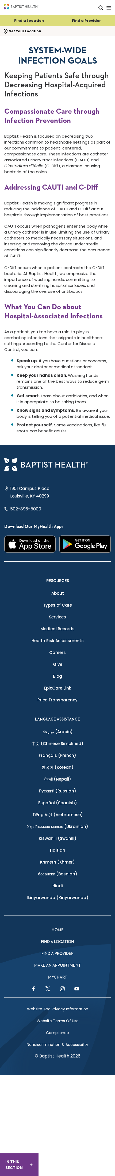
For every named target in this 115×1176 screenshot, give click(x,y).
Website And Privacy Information (57, 1009)
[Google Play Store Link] (85, 544)
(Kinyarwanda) (58, 897)
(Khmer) (57, 862)
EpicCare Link (57, 688)
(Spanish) (57, 803)
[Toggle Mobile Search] (100, 8)
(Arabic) (58, 732)
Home (58, 930)
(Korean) (57, 767)
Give (57, 664)
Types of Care (57, 605)
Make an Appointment (57, 965)
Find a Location (29, 20)
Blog (57, 676)
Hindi (57, 886)
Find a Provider (86, 20)
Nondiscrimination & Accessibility (57, 1044)
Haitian (57, 850)
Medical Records (57, 629)
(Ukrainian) (57, 826)
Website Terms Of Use (58, 1021)
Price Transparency (57, 700)
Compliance (57, 1032)
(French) (57, 755)
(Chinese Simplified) (57, 743)
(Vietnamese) (57, 814)
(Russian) (57, 791)
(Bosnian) (57, 874)
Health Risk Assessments (58, 640)
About (57, 593)
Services (57, 617)
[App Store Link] (30, 544)
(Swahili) (57, 838)
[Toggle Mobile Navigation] (108, 8)
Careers (57, 652)
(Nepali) (57, 779)
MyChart (57, 977)
